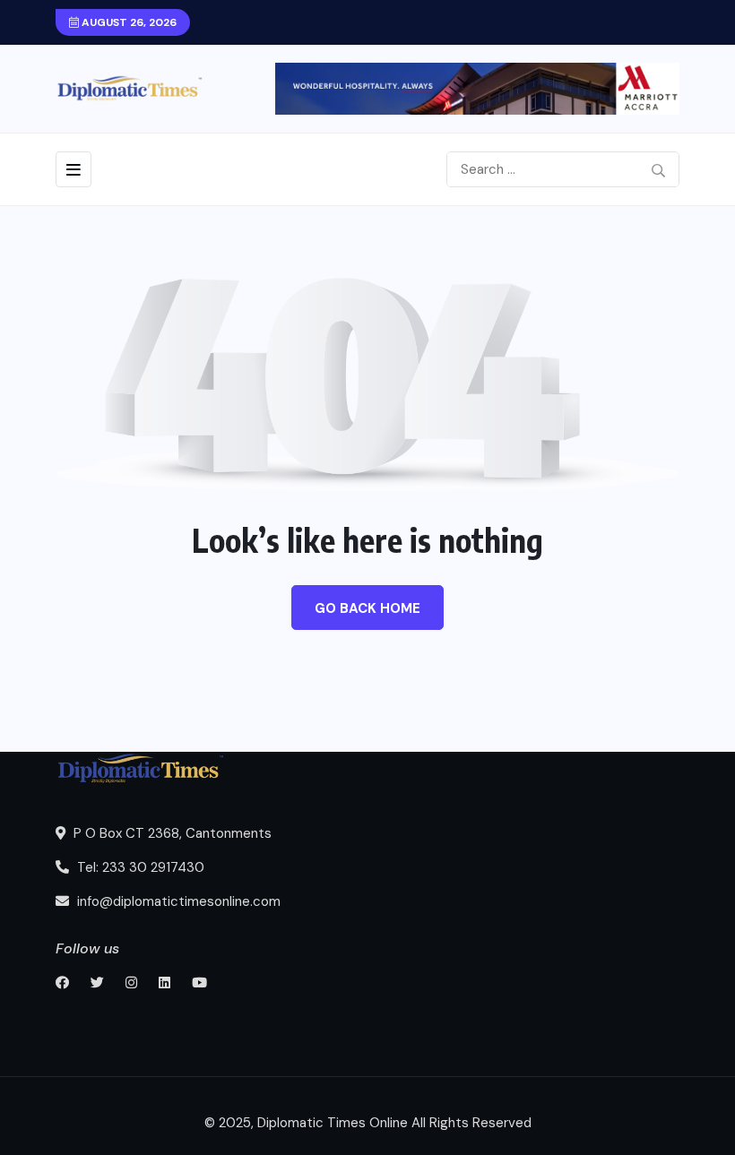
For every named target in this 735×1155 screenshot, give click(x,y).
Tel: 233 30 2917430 (139, 867)
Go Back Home (367, 608)
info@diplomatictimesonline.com (177, 901)
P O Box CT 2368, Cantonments (171, 833)
